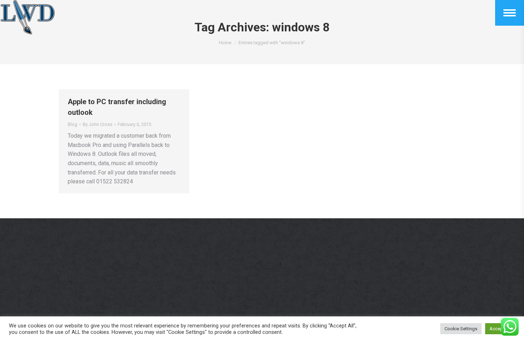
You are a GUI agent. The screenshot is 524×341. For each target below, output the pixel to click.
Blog (72, 124)
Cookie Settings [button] (461, 328)
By (97, 124)
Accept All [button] (500, 328)
